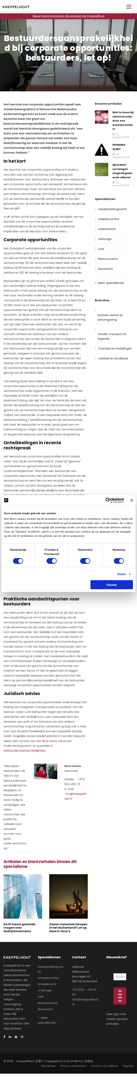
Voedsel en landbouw (113, 358)
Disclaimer (48, 1066)
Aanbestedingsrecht (112, 209)
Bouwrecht (105, 269)
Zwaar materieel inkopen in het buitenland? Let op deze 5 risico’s (68, 927)
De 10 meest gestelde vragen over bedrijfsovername (19, 927)
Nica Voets (49, 741)
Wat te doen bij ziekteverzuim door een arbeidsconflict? (122, 121)
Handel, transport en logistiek (112, 336)
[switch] (52, 561)
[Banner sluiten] (131, 500)
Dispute (128, 1066)
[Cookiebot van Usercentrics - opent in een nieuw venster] (108, 500)
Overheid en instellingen (115, 348)
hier (116, 1014)
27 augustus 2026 (120, 136)
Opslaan (111, 584)
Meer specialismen (111, 283)
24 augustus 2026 (120, 184)
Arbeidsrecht (107, 229)
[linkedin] (10, 1036)
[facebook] (4, 1036)
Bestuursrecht (108, 259)
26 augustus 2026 (120, 156)
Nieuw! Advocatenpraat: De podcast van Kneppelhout (69, 16)
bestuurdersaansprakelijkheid (24, 751)
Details (121, 573)
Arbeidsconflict (108, 219)
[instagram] (22, 1036)
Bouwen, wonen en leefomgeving (110, 317)
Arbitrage (104, 239)
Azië (101, 249)
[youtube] (16, 1036)
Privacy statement (73, 1066)
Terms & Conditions (104, 1066)
